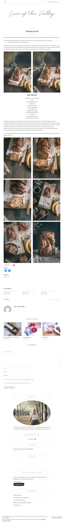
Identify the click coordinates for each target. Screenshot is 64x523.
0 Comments (6, 299)
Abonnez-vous (18, 484)
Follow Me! (15, 450)
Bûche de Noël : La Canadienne (11, 337)
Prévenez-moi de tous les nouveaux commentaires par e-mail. (20, 379)
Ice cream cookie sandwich (28, 291)
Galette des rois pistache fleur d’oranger (22, 502)
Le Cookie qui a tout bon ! (10, 291)
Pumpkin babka (16, 505)
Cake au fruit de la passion (19, 500)
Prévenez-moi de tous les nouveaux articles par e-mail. (18, 383)
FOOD (30, 28)
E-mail (5, 371)
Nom (5, 368)
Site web (6, 375)
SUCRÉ (33, 28)
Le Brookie (45, 337)
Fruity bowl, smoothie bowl (47, 291)
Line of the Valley (19, 306)
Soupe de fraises (27, 337)
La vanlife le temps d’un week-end (21, 497)
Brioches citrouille (17, 495)
